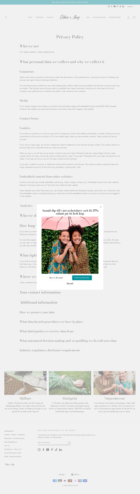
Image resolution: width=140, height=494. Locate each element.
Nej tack (70, 283)
